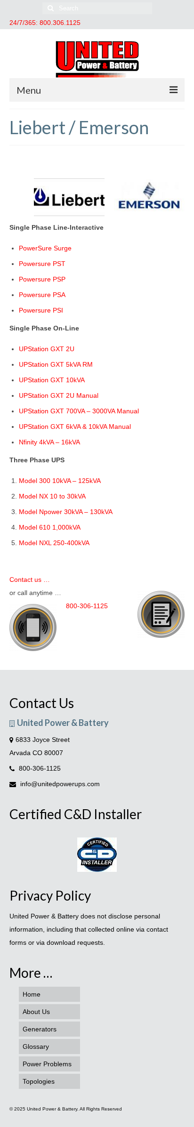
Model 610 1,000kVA (50, 527)
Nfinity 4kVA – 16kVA (49, 442)
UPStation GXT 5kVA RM (56, 364)
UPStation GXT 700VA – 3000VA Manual (79, 411)
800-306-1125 (87, 606)
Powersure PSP (42, 279)
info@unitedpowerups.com (59, 784)
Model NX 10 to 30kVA (52, 496)
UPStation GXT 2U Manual (58, 395)
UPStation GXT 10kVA (52, 380)
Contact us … (29, 579)
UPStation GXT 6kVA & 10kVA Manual (75, 426)
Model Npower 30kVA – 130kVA (66, 511)
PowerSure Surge (45, 248)
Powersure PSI (41, 310)
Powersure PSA (42, 294)
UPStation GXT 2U (46, 349)
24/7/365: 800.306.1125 (45, 22)
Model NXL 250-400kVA (54, 543)
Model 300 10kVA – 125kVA (60, 480)
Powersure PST (42, 263)
